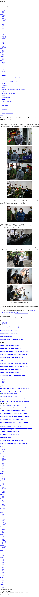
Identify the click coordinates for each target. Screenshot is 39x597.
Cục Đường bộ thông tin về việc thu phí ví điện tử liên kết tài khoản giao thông (12, 375)
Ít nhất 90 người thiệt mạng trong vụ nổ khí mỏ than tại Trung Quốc (13, 398)
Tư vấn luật (3, 20)
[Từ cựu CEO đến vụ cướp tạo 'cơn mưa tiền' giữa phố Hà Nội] (8, 408)
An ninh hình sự (4, 378)
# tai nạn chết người (4, 323)
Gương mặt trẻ (9, 113)
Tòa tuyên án (3, 15)
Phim (2, 26)
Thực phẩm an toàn (4, 101)
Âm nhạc (15, 81)
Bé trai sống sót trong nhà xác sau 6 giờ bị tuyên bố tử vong (11, 391)
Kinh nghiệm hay (4, 47)
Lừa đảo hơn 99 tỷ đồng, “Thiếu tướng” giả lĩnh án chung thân (10, 345)
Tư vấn (3, 34)
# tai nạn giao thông (4, 322)
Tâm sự (3, 97)
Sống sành (3, 58)
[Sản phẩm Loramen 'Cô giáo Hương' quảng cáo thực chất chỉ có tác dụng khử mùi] (10, 426)
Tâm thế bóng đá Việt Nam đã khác (6, 336)
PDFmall (3, 382)
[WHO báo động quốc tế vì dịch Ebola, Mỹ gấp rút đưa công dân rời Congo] (9, 399)
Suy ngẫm (3, 59)
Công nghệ (3, 381)
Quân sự (3, 11)
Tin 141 (24, 77)
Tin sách (12, 113)
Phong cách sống (2, 56)
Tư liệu (3, 12)
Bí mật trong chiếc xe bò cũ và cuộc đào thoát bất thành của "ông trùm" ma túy (15, 407)
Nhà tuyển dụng (16, 89)
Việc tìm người (3, 38)
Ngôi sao (3, 23)
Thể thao (1, 29)
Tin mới (1, 360)
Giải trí (1, 22)
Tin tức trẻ (3, 61)
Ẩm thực (3, 53)
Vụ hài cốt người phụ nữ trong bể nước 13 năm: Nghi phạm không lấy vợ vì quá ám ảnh (14, 422)
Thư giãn (3, 55)
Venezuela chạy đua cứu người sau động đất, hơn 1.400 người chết (13, 394)
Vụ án (13, 73)
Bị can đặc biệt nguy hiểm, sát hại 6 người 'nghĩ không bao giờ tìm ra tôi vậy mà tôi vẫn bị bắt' (15, 416)
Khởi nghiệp (19, 89)
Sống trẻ (1, 60)
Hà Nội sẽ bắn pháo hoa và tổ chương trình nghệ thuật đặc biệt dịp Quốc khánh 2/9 (13, 354)
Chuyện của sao (8, 81)
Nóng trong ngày (4, 10)
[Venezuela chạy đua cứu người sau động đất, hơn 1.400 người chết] (8, 393)
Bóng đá (3, 85)
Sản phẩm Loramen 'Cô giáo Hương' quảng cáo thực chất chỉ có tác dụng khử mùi (13, 327)
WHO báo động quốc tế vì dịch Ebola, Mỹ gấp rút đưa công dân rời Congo (14, 401)
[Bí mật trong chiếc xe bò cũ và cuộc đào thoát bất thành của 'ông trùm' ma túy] (10, 405)
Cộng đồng (3, 62)
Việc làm (3, 87)
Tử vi (2, 57)
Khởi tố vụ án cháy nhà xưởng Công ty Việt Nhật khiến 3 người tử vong (11, 339)
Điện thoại (3, 43)
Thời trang (3, 27)
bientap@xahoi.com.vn (5, 590)
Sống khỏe (3, 51)
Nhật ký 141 (3, 379)
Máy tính (3, 42)
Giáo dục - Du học (4, 36)
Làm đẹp (3, 28)
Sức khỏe (1, 48)
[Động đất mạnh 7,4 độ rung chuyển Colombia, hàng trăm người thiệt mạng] (9, 386)
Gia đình (1, 44)
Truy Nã (8, 77)
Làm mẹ (3, 46)
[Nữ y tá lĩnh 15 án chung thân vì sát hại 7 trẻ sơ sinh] (6, 429)
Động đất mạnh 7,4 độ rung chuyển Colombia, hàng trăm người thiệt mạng (14, 388)
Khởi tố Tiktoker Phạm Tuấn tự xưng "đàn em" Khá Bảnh (9, 333)
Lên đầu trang (4, 508)
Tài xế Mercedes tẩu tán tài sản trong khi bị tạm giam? (21, 313)
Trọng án (3, 18)
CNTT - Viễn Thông (4, 93)
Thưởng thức (1, 52)
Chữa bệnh (3, 50)
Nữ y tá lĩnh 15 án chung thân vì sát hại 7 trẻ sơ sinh (8, 330)
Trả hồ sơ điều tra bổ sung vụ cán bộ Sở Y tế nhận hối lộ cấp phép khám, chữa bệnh (13, 413)
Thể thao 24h (3, 31)
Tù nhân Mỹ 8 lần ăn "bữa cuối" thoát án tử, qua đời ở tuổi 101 (10, 348)
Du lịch (3, 54)
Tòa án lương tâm (4, 19)
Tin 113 (3, 16)
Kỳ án (2, 17)
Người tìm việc (5, 89)
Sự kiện (1, 385)
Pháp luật (1, 14)
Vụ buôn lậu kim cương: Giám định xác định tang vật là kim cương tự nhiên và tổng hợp (14, 351)
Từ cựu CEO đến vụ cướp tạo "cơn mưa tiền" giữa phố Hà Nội (12, 410)
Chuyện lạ (7, 73)
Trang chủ (1, 508)
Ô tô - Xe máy (8, 93)
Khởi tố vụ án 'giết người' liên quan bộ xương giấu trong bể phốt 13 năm (11, 419)
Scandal (3, 24)
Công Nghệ (4, 91)
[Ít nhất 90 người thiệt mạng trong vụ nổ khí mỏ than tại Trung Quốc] (8, 396)
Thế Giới (3, 71)
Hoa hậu (3, 25)
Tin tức (1, 8)
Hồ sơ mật (14, 77)
